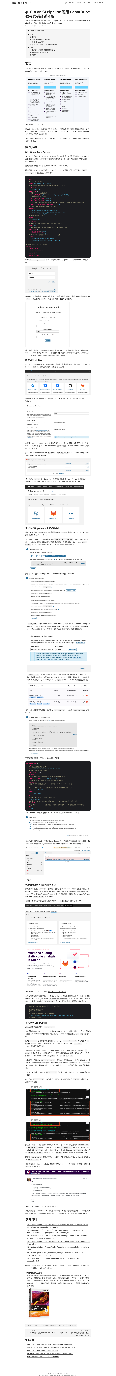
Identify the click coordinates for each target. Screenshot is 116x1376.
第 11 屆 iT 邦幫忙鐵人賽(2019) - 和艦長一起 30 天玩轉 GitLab (50, 1353)
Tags (61, 1373)
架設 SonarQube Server (41, 39)
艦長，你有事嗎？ (20, 2)
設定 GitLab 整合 (38, 42)
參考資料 (33, 55)
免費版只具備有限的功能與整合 (43, 50)
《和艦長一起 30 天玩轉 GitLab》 (57, 1278)
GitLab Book (55, 1373)
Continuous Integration (49, 1325)
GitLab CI (36, 1325)
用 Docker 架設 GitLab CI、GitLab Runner (43, 1357)
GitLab (29, 1325)
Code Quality (72, 1325)
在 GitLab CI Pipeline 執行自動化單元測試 (42, 1350)
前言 (31, 34)
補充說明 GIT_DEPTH (40, 52)
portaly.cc (85, 1275)
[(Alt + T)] (31, 2)
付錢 (63, 901)
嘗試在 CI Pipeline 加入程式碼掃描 (44, 45)
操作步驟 (33, 37)
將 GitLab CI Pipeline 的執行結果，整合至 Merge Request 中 (49, 1344)
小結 (31, 47)
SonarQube (62, 1325)
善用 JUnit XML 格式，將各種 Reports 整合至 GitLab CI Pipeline (51, 1347)
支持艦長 (65, 1373)
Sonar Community (36, 1206)
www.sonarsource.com (57, 991)
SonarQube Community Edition (37, 71)
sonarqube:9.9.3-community (57, 166)
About (49, 1373)
